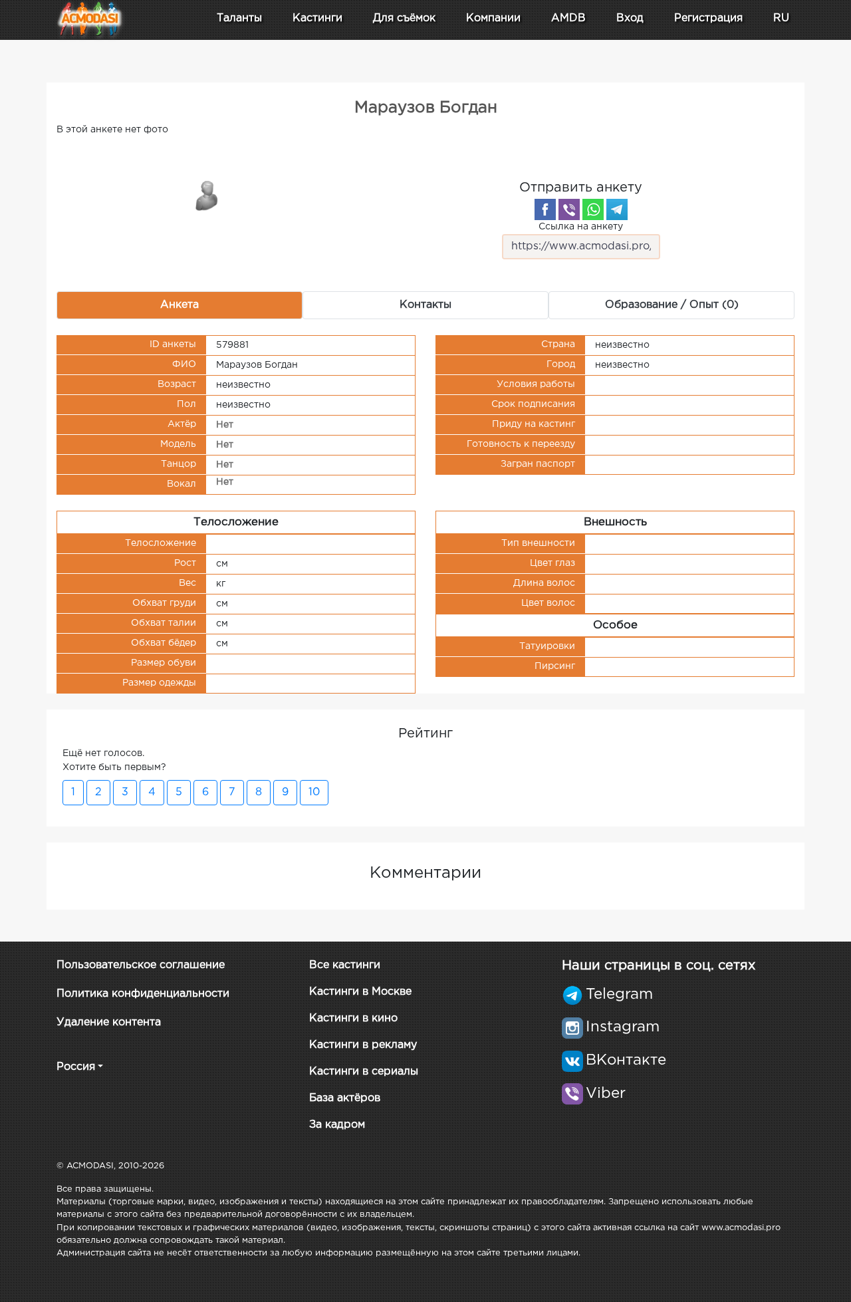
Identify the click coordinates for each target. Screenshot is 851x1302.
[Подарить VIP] (207, 195)
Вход (630, 18)
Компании (493, 18)
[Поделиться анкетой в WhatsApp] (593, 209)
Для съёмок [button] (404, 18)
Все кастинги (344, 965)
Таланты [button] (239, 18)
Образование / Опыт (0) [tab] (672, 305)
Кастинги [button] (317, 18)
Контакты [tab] (425, 305)
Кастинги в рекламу (363, 1045)
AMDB (568, 18)
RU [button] (781, 18)
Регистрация (708, 18)
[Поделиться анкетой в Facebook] (545, 209)
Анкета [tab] (179, 305)
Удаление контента (109, 1022)
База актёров (344, 1098)
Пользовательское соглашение (141, 965)
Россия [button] (76, 1067)
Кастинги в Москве (360, 992)
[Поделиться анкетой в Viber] (569, 209)
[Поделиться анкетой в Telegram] (617, 209)
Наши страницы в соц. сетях (658, 966)
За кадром (337, 1125)
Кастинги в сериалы (363, 1072)
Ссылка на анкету (581, 227)
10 (314, 792)
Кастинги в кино (353, 1018)
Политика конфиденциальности (143, 994)
